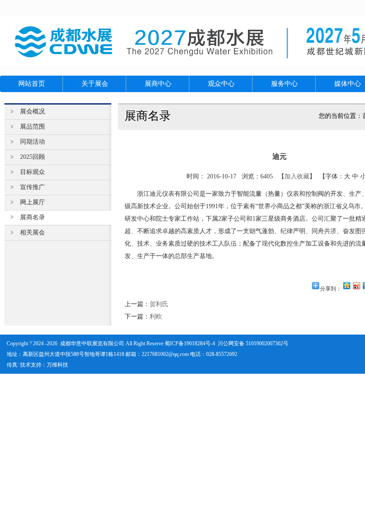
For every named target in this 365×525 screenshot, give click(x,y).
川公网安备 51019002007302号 (253, 343)
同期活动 (32, 141)
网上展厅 (32, 202)
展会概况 (32, 111)
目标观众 (32, 172)
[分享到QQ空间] (346, 285)
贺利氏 (159, 304)
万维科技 (57, 365)
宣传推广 (32, 187)
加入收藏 (296, 176)
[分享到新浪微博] (356, 285)
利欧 (156, 316)
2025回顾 (32, 156)
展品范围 (32, 126)
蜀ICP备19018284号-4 (190, 343)
